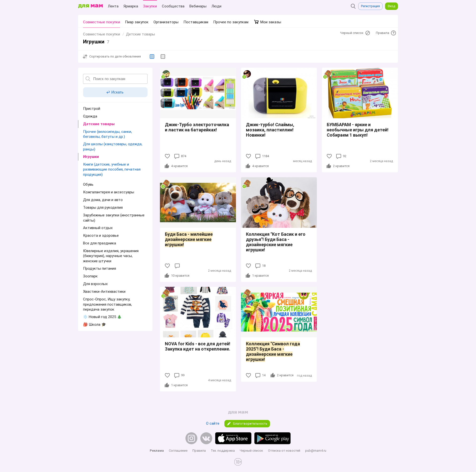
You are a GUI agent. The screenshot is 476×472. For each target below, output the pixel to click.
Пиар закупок (137, 22)
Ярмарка (130, 6)
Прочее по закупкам (230, 22)
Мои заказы (270, 22)
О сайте (212, 423)
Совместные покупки (101, 22)
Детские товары (140, 34)
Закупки (150, 6)
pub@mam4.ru (315, 450)
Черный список (251, 450)
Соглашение (178, 450)
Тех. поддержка (223, 450)
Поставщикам (195, 22)
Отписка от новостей (284, 450)
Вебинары (198, 6)
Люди (216, 6)
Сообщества (173, 6)
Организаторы (165, 22)
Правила (199, 450)
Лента (113, 6)
